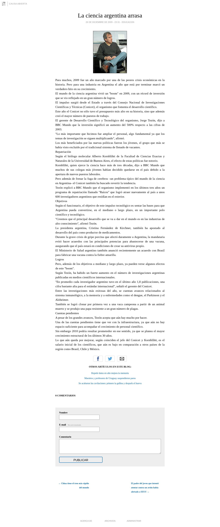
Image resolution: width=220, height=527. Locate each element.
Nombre (63, 412)
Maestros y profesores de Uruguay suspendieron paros (110, 378)
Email (122, 359)
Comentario (65, 437)
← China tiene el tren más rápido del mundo (74, 485)
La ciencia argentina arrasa (110, 15)
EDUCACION (128, 22)
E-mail (70, 424)
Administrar (134, 521)
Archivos (110, 521)
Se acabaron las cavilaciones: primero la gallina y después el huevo (110, 383)
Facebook (98, 359)
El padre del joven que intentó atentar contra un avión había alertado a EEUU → (145, 487)
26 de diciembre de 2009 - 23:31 (103, 22)
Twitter (110, 359)
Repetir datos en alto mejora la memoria (110, 373)
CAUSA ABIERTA (18, 4)
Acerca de (86, 521)
